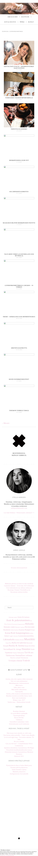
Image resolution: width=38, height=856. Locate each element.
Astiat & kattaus (23, 617)
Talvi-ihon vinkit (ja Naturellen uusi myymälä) (19, 254)
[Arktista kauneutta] (19, 324)
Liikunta (15, 636)
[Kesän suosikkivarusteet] (19, 355)
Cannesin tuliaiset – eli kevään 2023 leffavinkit (19, 586)
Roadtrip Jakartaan (19, 711)
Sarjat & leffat (30, 646)
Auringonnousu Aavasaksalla (19, 774)
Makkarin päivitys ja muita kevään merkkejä (19, 583)
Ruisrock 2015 (19, 756)
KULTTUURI (25, 17)
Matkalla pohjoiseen (19, 771)
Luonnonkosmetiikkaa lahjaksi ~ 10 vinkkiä (19, 286)
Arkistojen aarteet (13, 617)
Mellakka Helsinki (19, 639)
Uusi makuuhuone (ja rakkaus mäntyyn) (19, 588)
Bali (31, 620)
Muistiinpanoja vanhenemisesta (19, 683)
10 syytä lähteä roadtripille (19, 713)
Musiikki (29, 639)
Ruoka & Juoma (16, 645)
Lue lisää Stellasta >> (10, 512)
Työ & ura (28, 652)
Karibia (16, 630)
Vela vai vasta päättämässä (19, 681)
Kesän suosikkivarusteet (19, 379)
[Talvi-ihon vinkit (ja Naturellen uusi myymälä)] (19, 230)
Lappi (11, 636)
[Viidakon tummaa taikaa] (19, 386)
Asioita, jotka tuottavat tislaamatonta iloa (19, 694)
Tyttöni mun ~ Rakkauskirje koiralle (19, 702)
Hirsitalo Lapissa (19, 627)
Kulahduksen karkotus (19, 191)
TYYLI (22, 22)
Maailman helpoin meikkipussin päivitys (19, 223)
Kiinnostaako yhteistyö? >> (25, 512)
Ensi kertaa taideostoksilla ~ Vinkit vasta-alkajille (19, 735)
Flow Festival (8, 624)
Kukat (6, 636)
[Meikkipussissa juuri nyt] (19, 136)
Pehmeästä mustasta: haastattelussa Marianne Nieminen (19, 753)
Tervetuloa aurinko (19, 129)
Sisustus (26, 649)
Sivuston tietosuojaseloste (19, 568)
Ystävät (26, 660)
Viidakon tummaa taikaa (19, 410)
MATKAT (31, 22)
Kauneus (21, 630)
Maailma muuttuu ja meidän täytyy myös (19, 696)
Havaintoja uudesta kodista (19, 592)
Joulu (12, 630)
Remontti (29, 643)
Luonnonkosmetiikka (26, 636)
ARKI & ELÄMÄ (12, 17)
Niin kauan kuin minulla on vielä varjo (19, 733)
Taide (33, 649)
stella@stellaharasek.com (19, 508)
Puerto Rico (8, 643)
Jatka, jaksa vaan (19, 687)
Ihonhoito (6, 630)
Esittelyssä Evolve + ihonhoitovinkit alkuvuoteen (19, 67)
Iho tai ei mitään (19, 741)
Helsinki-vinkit (9, 627)
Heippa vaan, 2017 (19, 700)
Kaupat (28, 630)
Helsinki (29, 623)
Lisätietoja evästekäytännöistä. (7, 855)
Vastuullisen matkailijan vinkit (19, 722)
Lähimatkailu (9, 639)
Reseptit (5, 646)
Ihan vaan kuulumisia (19, 698)
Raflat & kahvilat (19, 643)
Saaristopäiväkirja (19, 715)
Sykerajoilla (19, 691)
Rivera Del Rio (19, 717)
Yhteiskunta (24, 658)
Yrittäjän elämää (15, 661)
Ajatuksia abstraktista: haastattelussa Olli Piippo (19, 748)
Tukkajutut (20, 652)
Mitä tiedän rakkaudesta (19, 689)
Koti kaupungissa (20, 632)
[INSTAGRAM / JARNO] (19, 460)
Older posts (5, 423)
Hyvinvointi (29, 627)
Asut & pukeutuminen (18, 620)
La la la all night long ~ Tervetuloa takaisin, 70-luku (19, 738)
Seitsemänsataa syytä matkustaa (19, 724)
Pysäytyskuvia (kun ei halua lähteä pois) (19, 765)
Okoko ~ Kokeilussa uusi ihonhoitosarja (19, 316)
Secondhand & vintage (12, 649)
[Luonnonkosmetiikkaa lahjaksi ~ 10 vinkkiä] (19, 261)
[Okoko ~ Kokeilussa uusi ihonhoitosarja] (19, 292)
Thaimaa (15, 652)
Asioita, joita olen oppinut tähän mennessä (19, 679)
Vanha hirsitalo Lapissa (19, 769)
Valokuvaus (10, 655)
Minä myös (19, 685)
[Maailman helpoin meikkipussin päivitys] (19, 198)
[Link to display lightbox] (9, 787)
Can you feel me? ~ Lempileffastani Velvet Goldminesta (19, 744)
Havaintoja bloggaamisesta (18, 624)
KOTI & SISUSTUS (10, 22)
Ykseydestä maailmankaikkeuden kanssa (19, 750)
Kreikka (31, 633)
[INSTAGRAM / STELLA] (18, 460)
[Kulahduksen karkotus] (19, 167)
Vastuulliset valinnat (23, 655)
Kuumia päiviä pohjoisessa (19, 767)
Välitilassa (19, 720)
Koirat (7, 633)
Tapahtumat (8, 652)
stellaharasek (9, 779)
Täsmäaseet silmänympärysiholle (19, 98)
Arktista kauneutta (19, 348)
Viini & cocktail (15, 658)
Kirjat (33, 630)
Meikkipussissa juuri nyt (19, 160)
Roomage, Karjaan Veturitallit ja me (19, 590)
